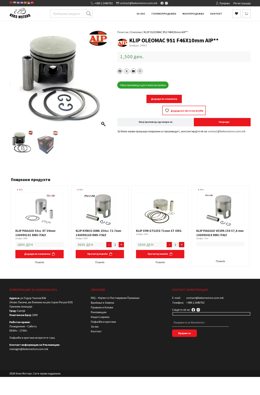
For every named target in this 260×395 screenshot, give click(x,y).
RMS (21, 189)
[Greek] (21, 2)
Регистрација (242, 3)
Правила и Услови (102, 307)
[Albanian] (11, 2)
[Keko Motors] (19, 13)
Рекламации (98, 312)
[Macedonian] (25, 2)
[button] (103, 81)
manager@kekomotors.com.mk (28, 349)
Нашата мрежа (100, 317)
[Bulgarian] (14, 2)
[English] (18, 2)
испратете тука (45, 337)
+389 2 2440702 (103, 3)
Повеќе (39, 262)
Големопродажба (164, 13)
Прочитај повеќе (97, 253)
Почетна (122, 32)
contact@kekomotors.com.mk (138, 3)
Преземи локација (20, 306)
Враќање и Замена (102, 302)
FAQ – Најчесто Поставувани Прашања (115, 298)
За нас (141, 13)
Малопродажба (193, 13)
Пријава (224, 3)
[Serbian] (28, 2)
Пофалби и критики (103, 321)
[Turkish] (32, 2)
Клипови (135, 32)
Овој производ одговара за (155, 121)
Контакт (216, 13)
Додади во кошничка (164, 98)
